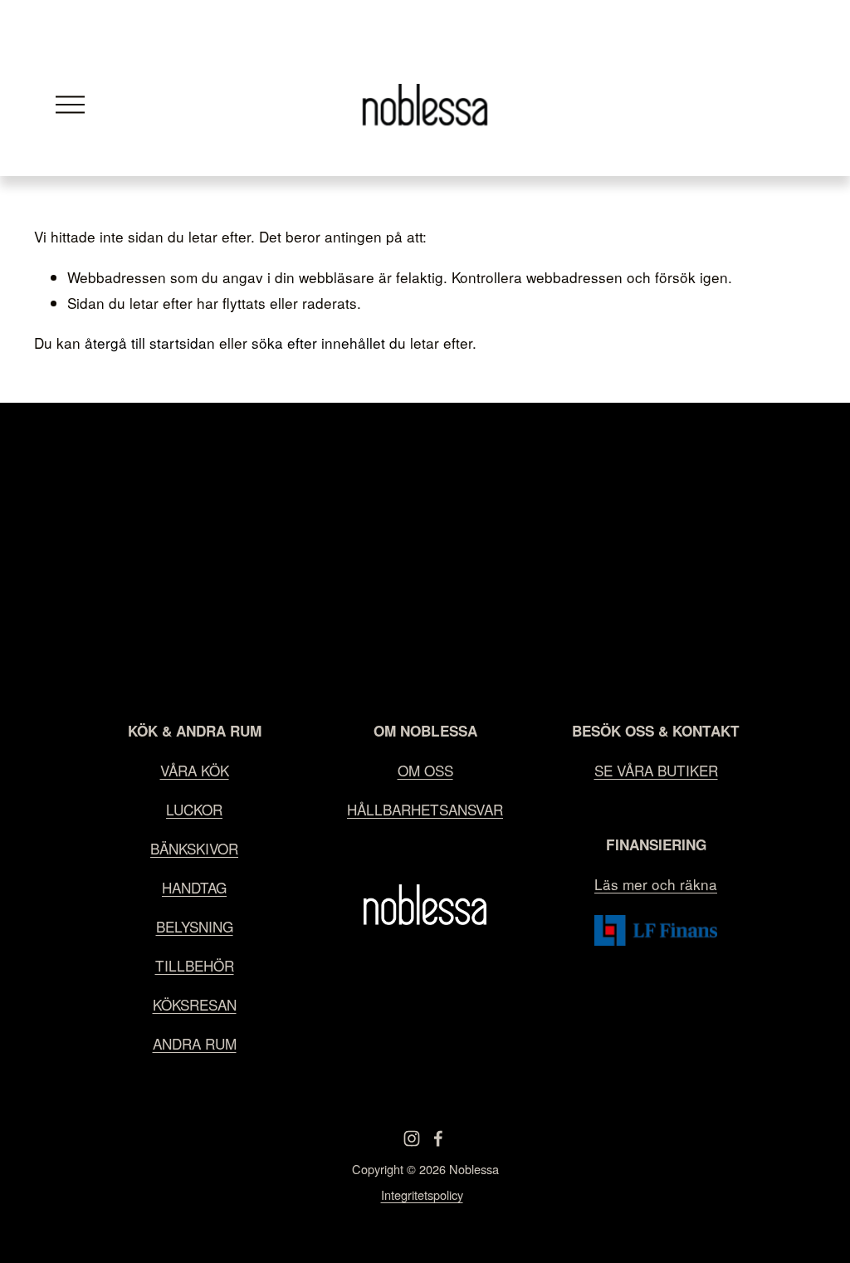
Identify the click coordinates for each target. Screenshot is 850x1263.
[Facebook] (438, 1138)
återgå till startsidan (150, 342)
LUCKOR (194, 809)
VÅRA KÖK (194, 770)
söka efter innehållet (318, 342)
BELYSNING (194, 926)
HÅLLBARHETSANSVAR (425, 809)
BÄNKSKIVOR (194, 848)
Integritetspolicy (422, 1194)
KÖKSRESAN (195, 1004)
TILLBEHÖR (194, 965)
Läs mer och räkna (655, 884)
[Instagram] (411, 1138)
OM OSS (425, 770)
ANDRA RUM (195, 1043)
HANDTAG (194, 887)
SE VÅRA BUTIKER (656, 770)
